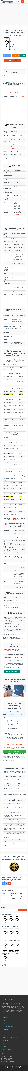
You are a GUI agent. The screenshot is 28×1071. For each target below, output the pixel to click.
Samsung (13, 893)
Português (14, 1067)
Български (21, 1067)
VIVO (20, 899)
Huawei (5, 896)
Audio (15, 90)
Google (21, 896)
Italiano (10, 1067)
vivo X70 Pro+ (14, 131)
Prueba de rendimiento (14, 92)
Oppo (4, 901)
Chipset (5, 1043)
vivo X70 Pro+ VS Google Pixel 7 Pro (12, 649)
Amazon (14, 148)
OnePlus (5, 899)
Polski (18, 1067)
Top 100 (5, 1046)
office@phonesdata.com (9, 1061)
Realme (13, 899)
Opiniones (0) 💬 (15, 55)
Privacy (6, 1029)
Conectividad (10, 90)
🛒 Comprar (9, 60)
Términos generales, (8, 1026)
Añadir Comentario (14, 751)
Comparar (5, 1040)
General (6, 88)
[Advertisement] (14, 14)
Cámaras (15, 88)
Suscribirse (22, 910)
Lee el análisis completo (12, 671)
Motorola (13, 896)
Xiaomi (20, 893)
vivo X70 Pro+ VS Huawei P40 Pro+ (11, 650)
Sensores (19, 90)
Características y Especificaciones (10, 1037)
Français (21, 1066)
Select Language (5, 1066)
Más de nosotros (8, 1020)
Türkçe (7, 1067)
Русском (4, 1067)
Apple (4, 893)
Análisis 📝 (23, 55)
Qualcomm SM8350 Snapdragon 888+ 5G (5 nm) (17, 320)
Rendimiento (21, 88)
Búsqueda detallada (7, 1049)
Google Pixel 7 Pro (16, 518)
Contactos (6, 1023)
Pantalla (11, 88)
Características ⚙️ (7, 55)
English (14, 1066)
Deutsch (18, 1066)
